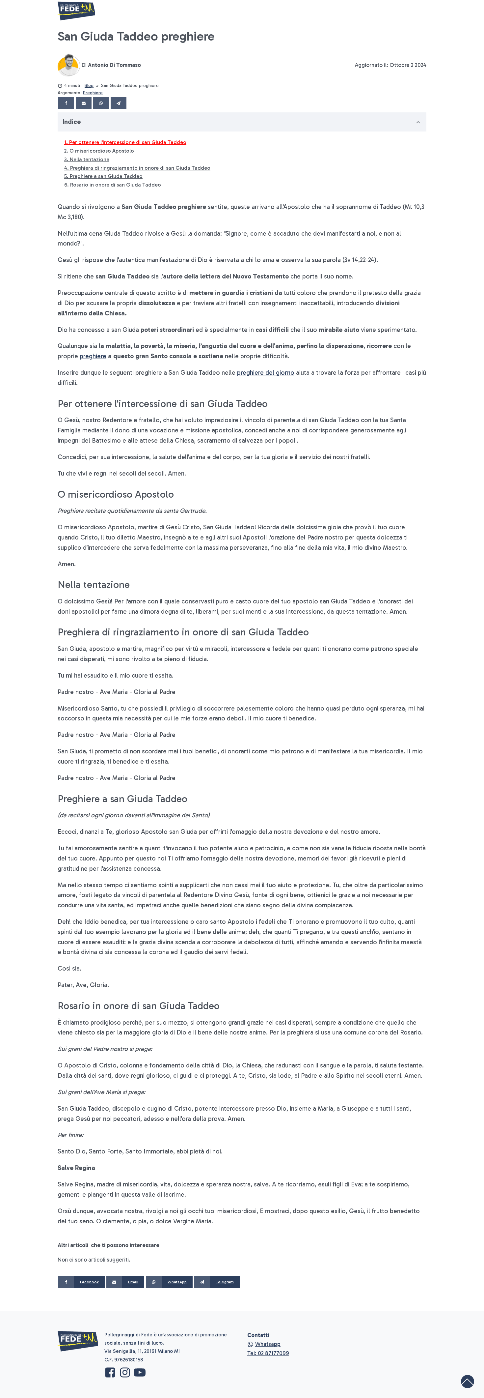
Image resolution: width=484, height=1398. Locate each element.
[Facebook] (66, 103)
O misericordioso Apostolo (101, 151)
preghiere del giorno (265, 372)
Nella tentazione (89, 159)
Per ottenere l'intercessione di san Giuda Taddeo (127, 142)
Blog (89, 85)
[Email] (84, 103)
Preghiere (93, 93)
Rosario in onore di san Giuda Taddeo (115, 185)
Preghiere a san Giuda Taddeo (106, 176)
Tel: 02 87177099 (268, 1353)
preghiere (93, 356)
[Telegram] (118, 103)
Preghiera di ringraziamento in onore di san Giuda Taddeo (140, 168)
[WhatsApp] (101, 103)
